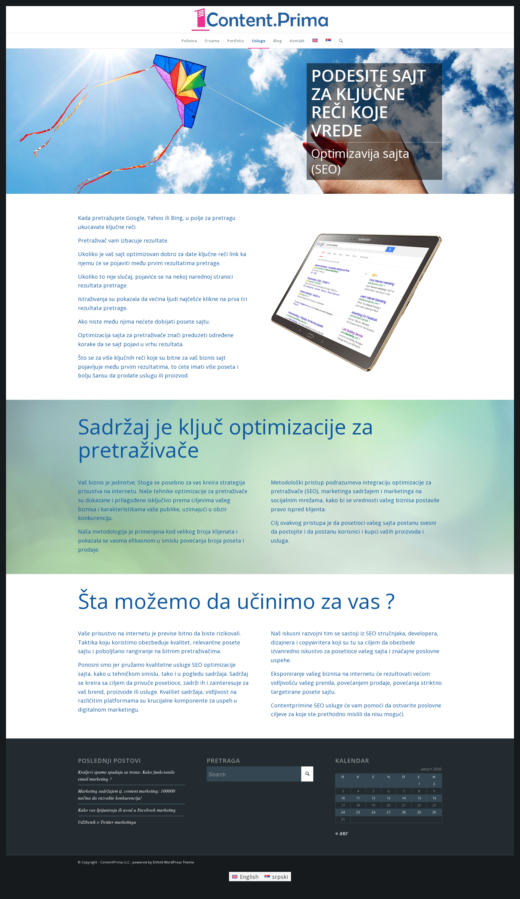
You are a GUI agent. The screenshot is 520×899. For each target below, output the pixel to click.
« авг (341, 833)
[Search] (339, 40)
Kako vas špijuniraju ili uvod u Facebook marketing (127, 810)
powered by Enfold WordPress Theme (163, 862)
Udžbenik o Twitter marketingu (107, 822)
